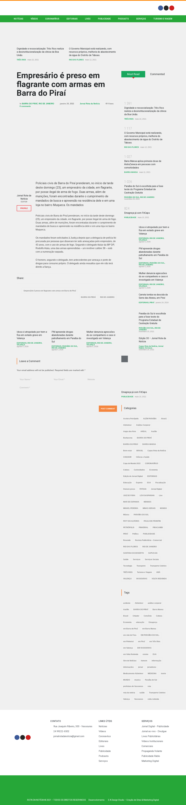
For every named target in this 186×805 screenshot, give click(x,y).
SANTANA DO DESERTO (133, 553)
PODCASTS (123, 19)
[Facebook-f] (160, 8)
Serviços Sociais (152, 559)
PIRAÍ (152, 303)
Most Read (133, 74)
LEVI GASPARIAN (147, 495)
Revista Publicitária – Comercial (148, 540)
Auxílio (154, 431)
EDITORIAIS (72, 19)
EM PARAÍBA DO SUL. (150, 635)
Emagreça (153, 622)
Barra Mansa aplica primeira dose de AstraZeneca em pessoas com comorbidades (142, 164)
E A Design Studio (116, 800)
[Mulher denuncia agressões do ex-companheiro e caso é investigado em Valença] (101, 316)
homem (144, 661)
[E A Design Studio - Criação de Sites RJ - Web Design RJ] (106, 800)
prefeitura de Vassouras (133, 686)
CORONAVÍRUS (52, 19)
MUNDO (163, 508)
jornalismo (151, 667)
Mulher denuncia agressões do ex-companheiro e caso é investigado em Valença (100, 335)
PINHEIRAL (143, 527)
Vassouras (138, 699)
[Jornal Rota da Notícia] (24, 185)
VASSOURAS (141, 579)
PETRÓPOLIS (128, 527)
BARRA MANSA (131, 172)
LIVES (88, 19)
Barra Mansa (158, 609)
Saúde (125, 559)
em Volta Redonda (130, 654)
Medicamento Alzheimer (133, 673)
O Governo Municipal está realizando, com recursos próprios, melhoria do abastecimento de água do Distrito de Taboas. (92, 52)
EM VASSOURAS (144, 648)
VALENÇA (21, 345)
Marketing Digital (151, 800)
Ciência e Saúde (142, 457)
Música (126, 515)
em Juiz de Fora (129, 635)
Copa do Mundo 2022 (132, 463)
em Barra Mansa (149, 629)
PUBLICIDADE (104, 19)
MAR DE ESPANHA (131, 502)
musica (137, 680)
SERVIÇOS (141, 19)
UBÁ (158, 572)
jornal (140, 667)
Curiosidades (139, 470)
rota (149, 686)
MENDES (147, 502)
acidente (126, 603)
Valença (126, 699)
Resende (127, 540)
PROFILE (24, 208)
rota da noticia (129, 693)
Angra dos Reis (129, 431)
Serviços (148, 348)
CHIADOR (127, 457)
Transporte (141, 566)
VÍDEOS (34, 19)
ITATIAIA (143, 489)
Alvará (164, 419)
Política (135, 534)
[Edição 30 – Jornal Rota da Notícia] (128, 344)
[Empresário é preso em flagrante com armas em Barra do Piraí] (67, 141)
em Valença (128, 648)
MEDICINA (152, 673)
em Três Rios (154, 641)
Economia (153, 470)
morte (163, 673)
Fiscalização (160, 483)
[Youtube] (171, 8)
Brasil (125, 616)
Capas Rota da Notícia (148, 346)
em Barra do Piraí (130, 629)
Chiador (136, 616)
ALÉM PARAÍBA (150, 419)
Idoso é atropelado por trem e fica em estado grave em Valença (32, 335)
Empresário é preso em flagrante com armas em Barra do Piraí (61, 84)
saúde (142, 693)
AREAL (144, 431)
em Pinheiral (128, 641)
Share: (20, 278)
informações (128, 667)
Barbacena (127, 438)
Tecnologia (127, 566)
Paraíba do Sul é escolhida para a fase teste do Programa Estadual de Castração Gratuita (143, 189)
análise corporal (154, 603)
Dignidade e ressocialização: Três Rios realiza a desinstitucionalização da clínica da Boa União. (40, 52)
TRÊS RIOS (21, 60)
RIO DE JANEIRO (46, 104)
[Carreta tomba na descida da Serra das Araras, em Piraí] (128, 300)
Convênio (148, 616)
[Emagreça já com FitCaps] (143, 372)
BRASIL (139, 451)
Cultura (126, 470)
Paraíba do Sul (151, 680)
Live (160, 495)
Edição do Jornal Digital (133, 476)
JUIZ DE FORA (129, 495)
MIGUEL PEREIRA (130, 508)
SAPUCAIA (153, 553)
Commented (157, 74)
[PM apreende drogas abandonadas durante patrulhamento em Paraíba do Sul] (67, 316)
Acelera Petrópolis (131, 419)
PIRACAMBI (158, 527)
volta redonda (153, 699)
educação (140, 622)
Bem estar (127, 451)
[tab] (133, 75)
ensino (145, 654)
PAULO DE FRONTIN (152, 521)
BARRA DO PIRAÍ (29, 104)
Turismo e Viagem (162, 19)
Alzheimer (127, 425)
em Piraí (141, 641)
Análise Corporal (143, 425)
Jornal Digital (156, 489)
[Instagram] (166, 8)
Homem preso (129, 489)
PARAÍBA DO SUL (69, 346)
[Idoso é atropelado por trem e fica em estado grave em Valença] (32, 316)
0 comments (25, 106)
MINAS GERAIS (149, 508)
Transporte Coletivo (158, 566)
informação (156, 661)
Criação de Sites (133, 800)
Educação (127, 483)
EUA (149, 483)
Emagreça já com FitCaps (137, 213)
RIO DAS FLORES (76, 60)
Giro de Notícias (129, 661)
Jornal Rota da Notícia (90, 104)
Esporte (139, 483)
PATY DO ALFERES (131, 521)
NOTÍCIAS (18, 19)
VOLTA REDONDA (159, 579)
